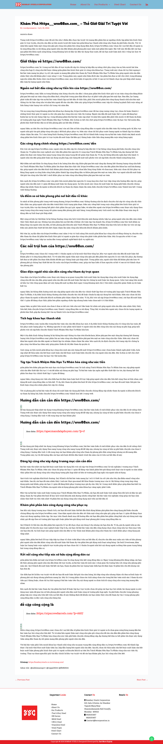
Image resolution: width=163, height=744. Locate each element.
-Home (54, 704)
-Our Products (57, 710)
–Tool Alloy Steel (58, 713)
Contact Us (135, 4)
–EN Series (55, 716)
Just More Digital (105, 741)
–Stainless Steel (58, 725)
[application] (109, 4)
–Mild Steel (56, 719)
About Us (85, 4)
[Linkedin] (147, 4)
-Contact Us (56, 733)
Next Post (142, 680)
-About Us (55, 707)
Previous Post (22, 680)
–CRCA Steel (56, 722)
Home (73, 4)
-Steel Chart (56, 730)
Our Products (101, 4)
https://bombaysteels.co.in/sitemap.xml (46, 662)
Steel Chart (120, 4)
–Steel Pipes (56, 728)
